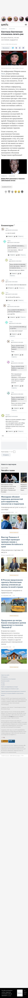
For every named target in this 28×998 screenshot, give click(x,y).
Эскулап (8, 414)
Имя (3, 435)
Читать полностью (14, 532)
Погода (3, 682)
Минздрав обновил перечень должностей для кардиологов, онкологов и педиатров (12, 500)
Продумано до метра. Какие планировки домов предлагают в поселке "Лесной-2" (13, 624)
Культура (12, 28)
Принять (20, 993)
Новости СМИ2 (4, 467)
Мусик (9, 240)
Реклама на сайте (5, 681)
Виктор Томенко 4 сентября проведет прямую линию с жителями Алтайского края (12, 542)
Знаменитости (6, 187)
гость (7, 280)
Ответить (20, 236)
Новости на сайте (5, 675)
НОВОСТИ (4, 28)
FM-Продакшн (4, 677)
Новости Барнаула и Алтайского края (10, 688)
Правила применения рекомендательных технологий (13, 691)
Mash (3, 74)
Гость (7, 228)
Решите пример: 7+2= (7, 451)
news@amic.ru (12, 716)
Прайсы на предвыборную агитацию (9, 686)
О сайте (3, 684)
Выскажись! (6, 48)
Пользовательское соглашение (8, 679)
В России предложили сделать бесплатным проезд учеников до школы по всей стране (12, 583)
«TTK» (22, 755)
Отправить (6, 455)
